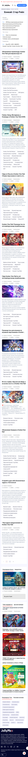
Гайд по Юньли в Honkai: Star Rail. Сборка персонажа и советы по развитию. (13, 175)
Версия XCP (6, 94)
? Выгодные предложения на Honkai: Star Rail (12, 523)
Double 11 (13, 722)
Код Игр (5, 99)
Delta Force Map (6, 722)
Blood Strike (5, 720)
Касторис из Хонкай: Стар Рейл (11, 316)
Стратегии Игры (7, 164)
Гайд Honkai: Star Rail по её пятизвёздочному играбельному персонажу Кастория (13, 277)
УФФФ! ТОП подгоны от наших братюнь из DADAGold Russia (14, 658)
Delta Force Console (19, 720)
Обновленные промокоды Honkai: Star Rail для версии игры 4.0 (13, 52)
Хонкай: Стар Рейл (8, 109)
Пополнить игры (7, 105)
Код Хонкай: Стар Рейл (15, 99)
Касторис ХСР (6, 318)
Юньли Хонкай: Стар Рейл (9, 219)
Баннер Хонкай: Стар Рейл (9, 153)
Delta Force (22, 717)
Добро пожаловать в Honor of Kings (13, 662)
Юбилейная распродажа (9, 517)
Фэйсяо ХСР (17, 164)
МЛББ (17, 712)
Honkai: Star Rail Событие (9, 92)
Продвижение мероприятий (10, 420)
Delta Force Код (6, 714)
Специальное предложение (10, 107)
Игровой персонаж (16, 155)
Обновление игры (14, 101)
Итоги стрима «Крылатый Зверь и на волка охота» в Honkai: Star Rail (14, 382)
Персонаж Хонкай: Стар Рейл (10, 158)
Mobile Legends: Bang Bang (8, 709)
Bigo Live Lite (20, 722)
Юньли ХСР (21, 219)
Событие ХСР (17, 105)
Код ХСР (5, 101)
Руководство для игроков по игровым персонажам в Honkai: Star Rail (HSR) (13, 331)
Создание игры (19, 162)
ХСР (16, 109)
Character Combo (14, 714)
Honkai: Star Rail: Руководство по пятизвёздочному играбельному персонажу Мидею (13, 225)
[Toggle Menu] (3, 5)
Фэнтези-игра (6, 166)
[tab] (2, 57)
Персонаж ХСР (7, 160)
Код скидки (5, 717)
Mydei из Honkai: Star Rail (9, 262)
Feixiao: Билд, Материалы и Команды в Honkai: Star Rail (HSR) (13, 116)
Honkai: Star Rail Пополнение (10, 90)
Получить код (6, 103)
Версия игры (14, 94)
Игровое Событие (16, 96)
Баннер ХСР (21, 153)
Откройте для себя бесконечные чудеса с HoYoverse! (13, 481)
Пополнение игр (16, 103)
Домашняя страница (5, 9)
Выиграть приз (7, 506)
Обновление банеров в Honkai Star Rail (14, 431)
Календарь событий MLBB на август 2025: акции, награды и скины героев (13, 630)
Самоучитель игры (8, 162)
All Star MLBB (5, 725)
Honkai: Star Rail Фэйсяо (9, 151)
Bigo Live (11, 720)
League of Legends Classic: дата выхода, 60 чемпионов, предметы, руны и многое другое (14, 588)
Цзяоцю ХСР (6, 475)
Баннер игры (20, 151)
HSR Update (21, 92)
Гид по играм (6, 96)
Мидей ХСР (17, 264)
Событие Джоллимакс (9, 422)
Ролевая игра (16, 160)
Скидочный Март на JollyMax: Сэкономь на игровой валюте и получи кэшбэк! (14, 691)
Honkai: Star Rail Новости (9, 88)
